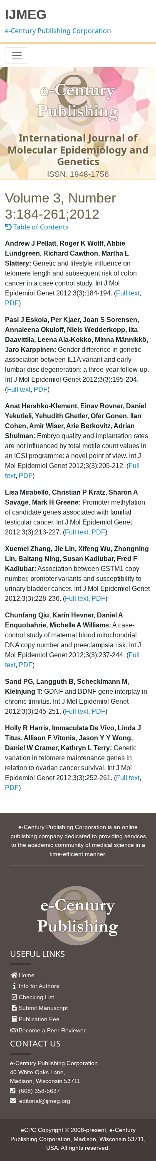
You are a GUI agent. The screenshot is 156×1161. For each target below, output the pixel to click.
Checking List (36, 997)
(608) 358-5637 (38, 1091)
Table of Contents (40, 227)
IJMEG (26, 14)
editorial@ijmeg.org (43, 1101)
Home (27, 975)
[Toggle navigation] (16, 55)
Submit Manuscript (43, 1008)
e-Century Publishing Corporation (58, 30)
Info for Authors (39, 986)
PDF (12, 303)
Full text (127, 293)
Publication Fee (39, 1019)
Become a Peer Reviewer (52, 1030)
